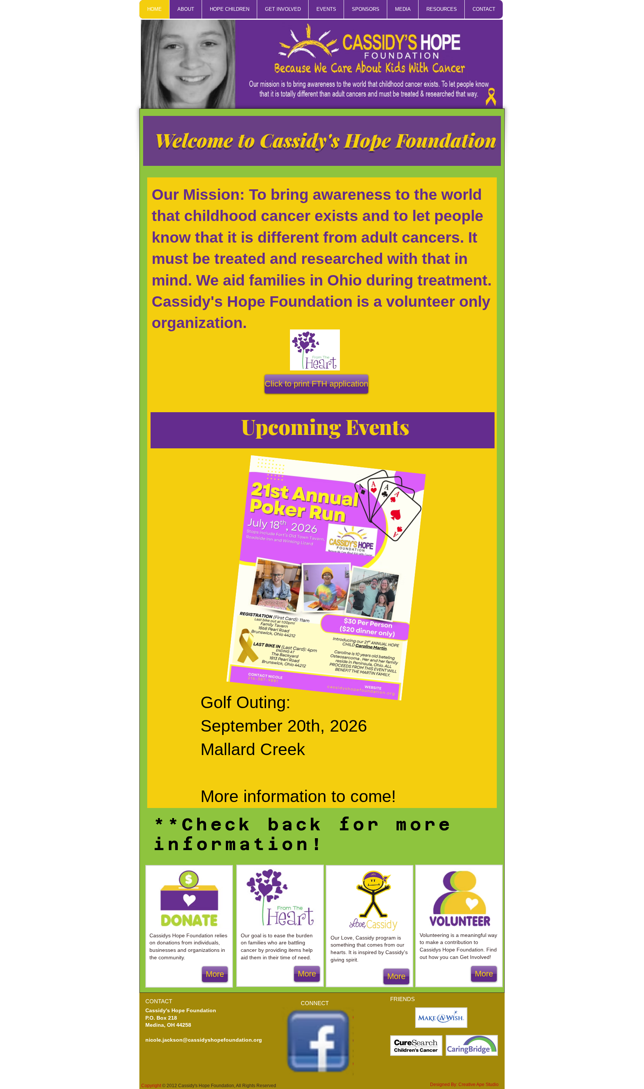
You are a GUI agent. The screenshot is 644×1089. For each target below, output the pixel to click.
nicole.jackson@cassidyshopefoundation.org (203, 1040)
